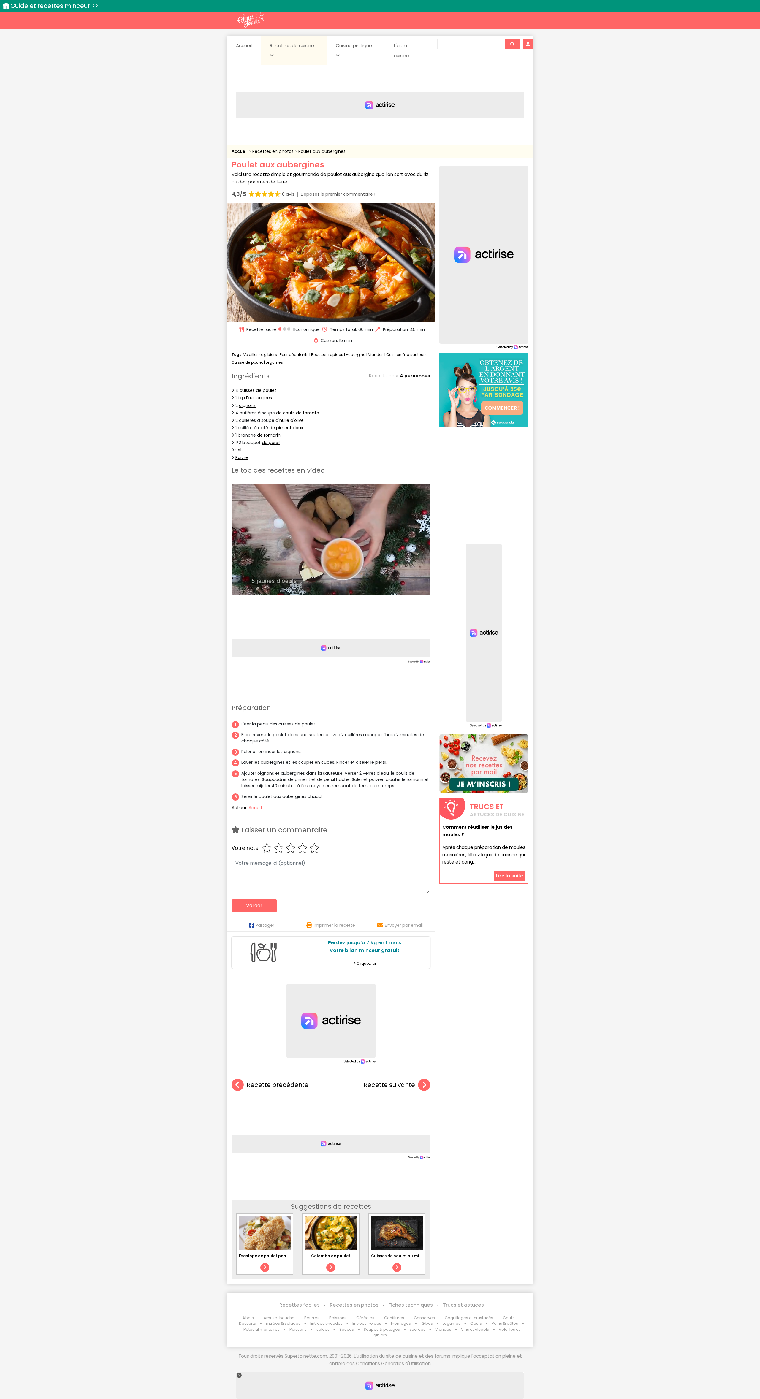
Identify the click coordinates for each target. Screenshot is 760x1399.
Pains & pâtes (505, 1323)
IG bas (427, 1323)
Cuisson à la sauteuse (407, 354)
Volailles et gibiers (260, 354)
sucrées (417, 1329)
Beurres (311, 1317)
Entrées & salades (283, 1323)
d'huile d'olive (290, 420)
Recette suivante (389, 1084)
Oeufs (476, 1323)
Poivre (241, 457)
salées (323, 1329)
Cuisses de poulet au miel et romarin (408, 1255)
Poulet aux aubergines (322, 151)
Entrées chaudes (326, 1323)
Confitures (394, 1317)
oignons (247, 405)
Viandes (376, 354)
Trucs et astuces (463, 1305)
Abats (248, 1317)
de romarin (269, 435)
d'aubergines (258, 398)
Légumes (451, 1323)
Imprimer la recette (334, 925)
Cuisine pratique (354, 45)
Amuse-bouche (279, 1317)
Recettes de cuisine (292, 45)
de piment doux (286, 428)
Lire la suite (509, 876)
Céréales (365, 1317)
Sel (238, 450)
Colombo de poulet (330, 1255)
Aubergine (355, 354)
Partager (265, 925)
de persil (271, 443)
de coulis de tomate (297, 413)
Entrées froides (366, 1323)
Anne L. (256, 807)
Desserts (247, 1323)
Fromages (401, 1323)
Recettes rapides (327, 354)
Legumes (274, 362)
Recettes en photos (273, 151)
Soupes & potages (382, 1329)
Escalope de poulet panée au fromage (277, 1255)
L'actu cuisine (401, 50)
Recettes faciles (299, 1305)
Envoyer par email (404, 925)
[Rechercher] (512, 44)
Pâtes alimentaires (261, 1329)
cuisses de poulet (258, 390)
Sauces (346, 1329)
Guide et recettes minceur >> (54, 5)
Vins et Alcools (475, 1329)
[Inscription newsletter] (483, 763)
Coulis (509, 1317)
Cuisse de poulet (247, 362)
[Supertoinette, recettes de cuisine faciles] (251, 20)
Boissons (337, 1317)
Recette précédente (277, 1084)
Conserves (424, 1317)
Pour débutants (294, 354)
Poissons (298, 1329)
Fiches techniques (411, 1305)
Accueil (244, 45)
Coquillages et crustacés (469, 1317)
